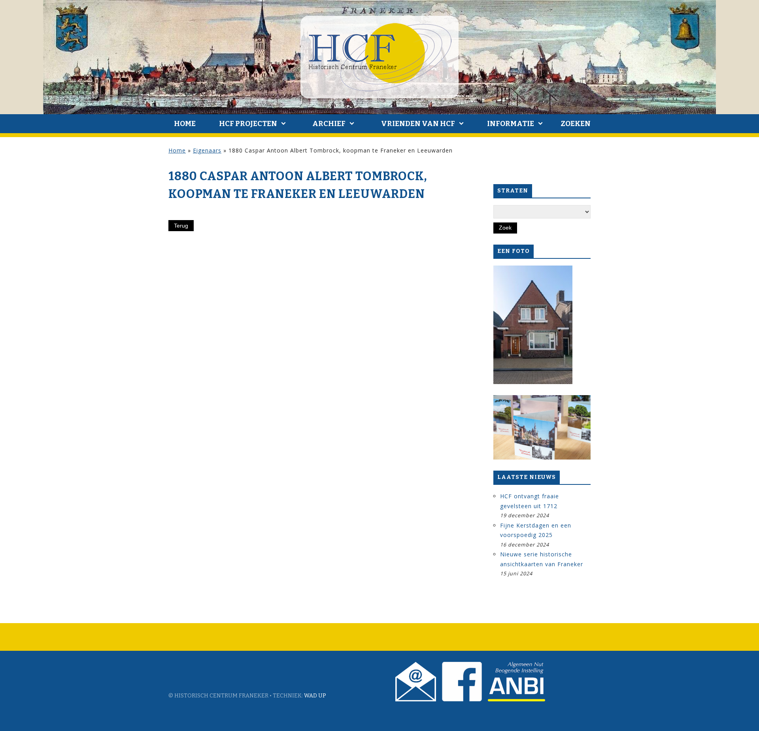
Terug (181, 225)
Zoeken (576, 123)
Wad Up (315, 695)
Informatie (510, 123)
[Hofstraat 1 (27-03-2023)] (532, 325)
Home (185, 123)
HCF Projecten (248, 123)
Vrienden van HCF (418, 123)
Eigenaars (207, 150)
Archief (329, 123)
